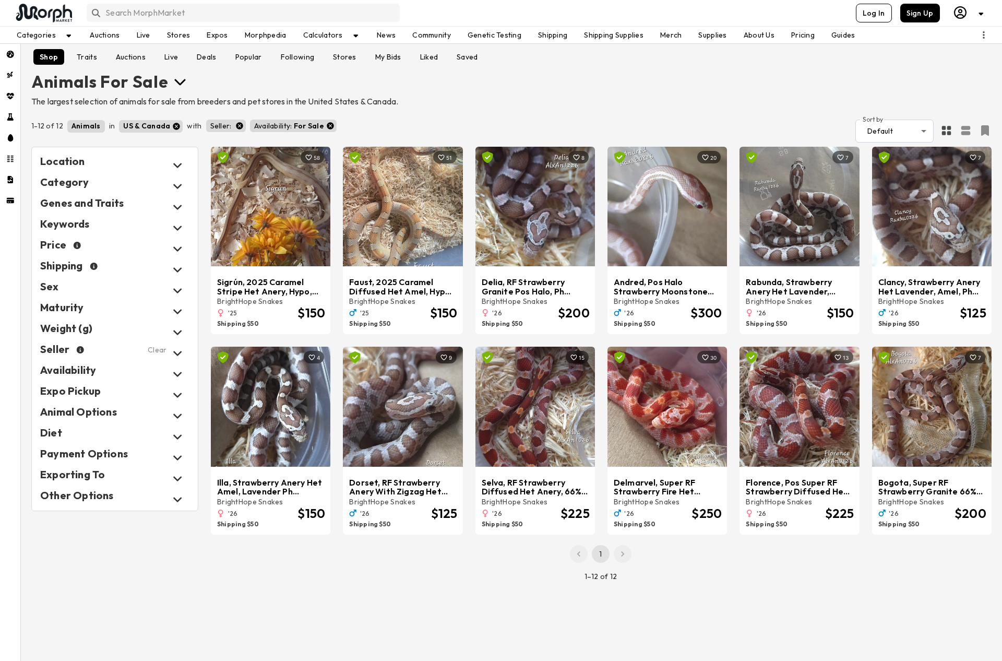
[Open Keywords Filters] (177, 228)
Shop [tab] (49, 57)
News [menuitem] (386, 35)
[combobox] (242, 13)
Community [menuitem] (431, 35)
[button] (86, 126)
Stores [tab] (344, 57)
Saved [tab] (467, 57)
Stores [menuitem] (178, 35)
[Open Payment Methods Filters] (177, 457)
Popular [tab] (248, 57)
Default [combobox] (880, 131)
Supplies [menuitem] (712, 35)
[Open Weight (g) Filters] (177, 332)
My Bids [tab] (388, 57)
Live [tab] (171, 57)
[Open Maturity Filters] (177, 311)
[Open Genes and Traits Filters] (177, 207)
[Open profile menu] (969, 13)
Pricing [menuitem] (803, 35)
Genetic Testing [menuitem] (494, 35)
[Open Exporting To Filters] (177, 478)
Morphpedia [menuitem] (266, 35)
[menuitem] (10, 54)
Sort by (873, 119)
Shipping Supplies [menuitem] (613, 35)
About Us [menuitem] (759, 35)
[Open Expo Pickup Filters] (177, 395)
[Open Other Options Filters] (177, 499)
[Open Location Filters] (177, 165)
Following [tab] (298, 57)
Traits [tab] (87, 57)
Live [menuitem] (143, 35)
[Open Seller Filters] (177, 353)
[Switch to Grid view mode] (946, 131)
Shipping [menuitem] (552, 35)
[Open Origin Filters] (177, 416)
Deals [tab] (206, 57)
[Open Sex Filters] (177, 290)
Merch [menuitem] (671, 35)
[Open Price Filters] (177, 248)
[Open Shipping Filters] (177, 269)
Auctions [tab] (131, 57)
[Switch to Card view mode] (965, 131)
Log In (874, 13)
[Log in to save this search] (985, 130)
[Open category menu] (180, 81)
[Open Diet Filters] (177, 436)
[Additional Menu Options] (984, 35)
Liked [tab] (429, 57)
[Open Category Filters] (177, 186)
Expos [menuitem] (217, 35)
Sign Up (920, 13)
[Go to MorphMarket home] (43, 13)
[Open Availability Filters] (177, 374)
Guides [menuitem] (843, 35)
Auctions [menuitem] (105, 35)
